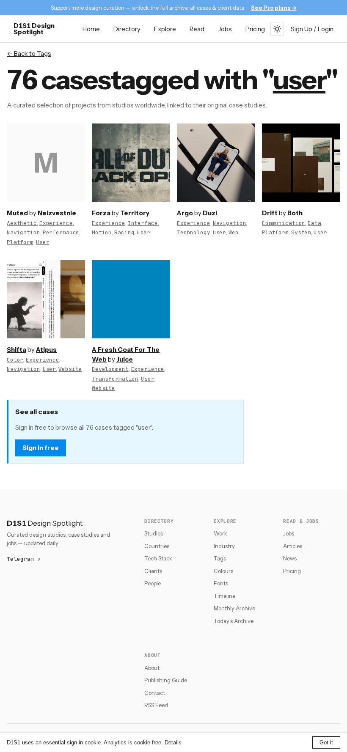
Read (197, 29)
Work (220, 533)
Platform (20, 242)
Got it (326, 742)
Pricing (255, 29)
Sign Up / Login (312, 29)
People (152, 583)
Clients (153, 571)
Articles (292, 546)
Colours (223, 571)
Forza (101, 213)
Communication (283, 223)
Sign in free (40, 448)
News (290, 558)
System (301, 232)
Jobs (225, 29)
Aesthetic (22, 223)
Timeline (224, 596)
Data (314, 223)
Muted (17, 213)
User (42, 242)
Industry (224, 546)
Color (15, 359)
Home (91, 29)
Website (70, 369)
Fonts (221, 583)
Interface (143, 223)
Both (295, 213)
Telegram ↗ (24, 559)
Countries (156, 546)
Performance (61, 232)
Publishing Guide (165, 680)
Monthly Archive (234, 608)
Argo (185, 213)
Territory (134, 213)
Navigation (23, 232)
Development (110, 369)
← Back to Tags (29, 53)
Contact (154, 692)
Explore (165, 29)
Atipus (46, 350)
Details (173, 742)
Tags (220, 558)
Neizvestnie (57, 213)
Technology (193, 232)
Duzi (210, 213)
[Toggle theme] (277, 29)
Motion (102, 232)
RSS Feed (156, 705)
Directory (126, 29)
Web (234, 232)
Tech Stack (158, 558)
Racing (124, 232)
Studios (153, 533)
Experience (56, 223)
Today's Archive (233, 621)
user (299, 79)
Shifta (16, 350)
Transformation (115, 378)
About (152, 667)
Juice (124, 359)
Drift (270, 213)
